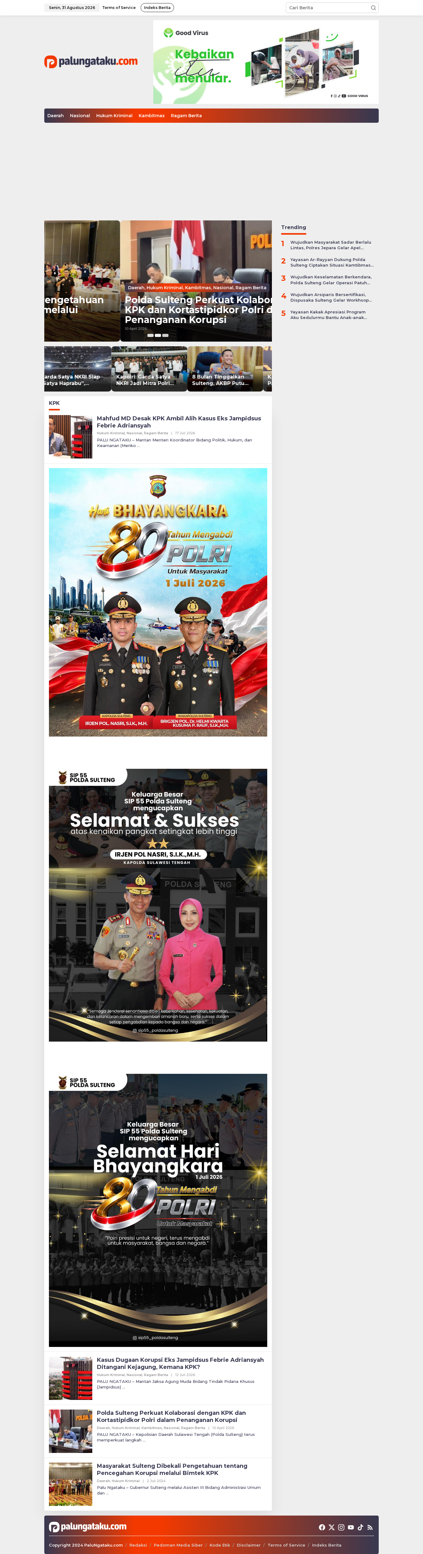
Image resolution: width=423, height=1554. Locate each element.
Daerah (60, 287)
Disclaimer (249, 1545)
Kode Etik (220, 1545)
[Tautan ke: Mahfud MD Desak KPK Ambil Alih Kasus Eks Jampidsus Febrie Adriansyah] (70, 436)
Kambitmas (122, 287)
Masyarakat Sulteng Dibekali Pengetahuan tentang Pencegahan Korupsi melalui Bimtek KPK (172, 1470)
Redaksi (138, 1545)
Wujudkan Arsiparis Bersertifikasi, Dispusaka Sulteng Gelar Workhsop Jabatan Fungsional (329, 297)
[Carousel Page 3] (165, 335)
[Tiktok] (360, 1527)
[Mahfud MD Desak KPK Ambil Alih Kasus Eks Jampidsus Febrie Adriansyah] (138, 445)
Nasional (147, 287)
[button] (373, 7)
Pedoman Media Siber (178, 1545)
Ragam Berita (174, 287)
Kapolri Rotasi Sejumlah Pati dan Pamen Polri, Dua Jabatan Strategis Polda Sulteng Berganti (232, 380)
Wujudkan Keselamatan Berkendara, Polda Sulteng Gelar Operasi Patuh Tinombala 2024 (331, 279)
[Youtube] (351, 1527)
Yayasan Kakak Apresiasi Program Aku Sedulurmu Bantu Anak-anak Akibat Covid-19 (328, 314)
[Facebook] (322, 1527)
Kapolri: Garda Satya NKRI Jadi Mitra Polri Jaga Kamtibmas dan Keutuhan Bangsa (77, 380)
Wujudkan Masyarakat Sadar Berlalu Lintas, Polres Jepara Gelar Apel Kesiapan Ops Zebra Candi (330, 245)
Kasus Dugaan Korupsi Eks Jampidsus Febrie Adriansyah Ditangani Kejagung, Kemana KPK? (180, 1363)
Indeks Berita (327, 1545)
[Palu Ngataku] (90, 61)
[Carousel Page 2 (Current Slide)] (158, 335)
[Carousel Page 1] (150, 335)
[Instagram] (341, 1527)
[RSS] (370, 1527)
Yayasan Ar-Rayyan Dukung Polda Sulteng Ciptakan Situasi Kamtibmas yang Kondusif (330, 262)
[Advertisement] (211, 169)
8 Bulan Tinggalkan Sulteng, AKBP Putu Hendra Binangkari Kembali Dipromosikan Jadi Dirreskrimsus (155, 380)
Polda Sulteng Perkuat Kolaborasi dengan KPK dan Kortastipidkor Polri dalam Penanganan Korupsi (150, 310)
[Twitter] (332, 1527)
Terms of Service (286, 1545)
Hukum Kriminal (89, 287)
